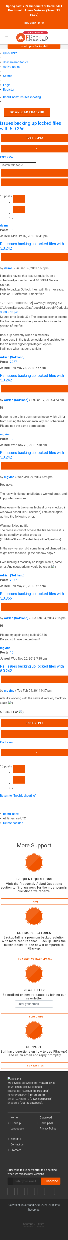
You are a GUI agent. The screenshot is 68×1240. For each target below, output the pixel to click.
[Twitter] (21, 1191)
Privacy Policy (48, 1128)
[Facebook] (11, 1191)
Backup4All (46, 1123)
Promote (16, 1150)
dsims (4, 225)
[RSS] (51, 1191)
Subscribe (50, 1181)
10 (11, 439)
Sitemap (28, 1223)
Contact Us (17, 1144)
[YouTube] (41, 1191)
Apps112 (24, 1098)
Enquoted (13, 1102)
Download (46, 1117)
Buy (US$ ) (35, 23)
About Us (16, 1139)
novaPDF (13, 1094)
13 (11, 230)
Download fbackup (27, 112)
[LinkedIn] (31, 1191)
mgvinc (5, 434)
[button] (19, 199)
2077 (13, 362)
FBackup (16, 1123)
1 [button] (19, 209)
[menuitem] (16, 62)
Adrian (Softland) (12, 357)
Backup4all (14, 1090)
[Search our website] (64, 36)
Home (14, 1117)
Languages (17, 1128)
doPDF (23, 1094)
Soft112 (12, 1098)
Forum (40, 1223)
